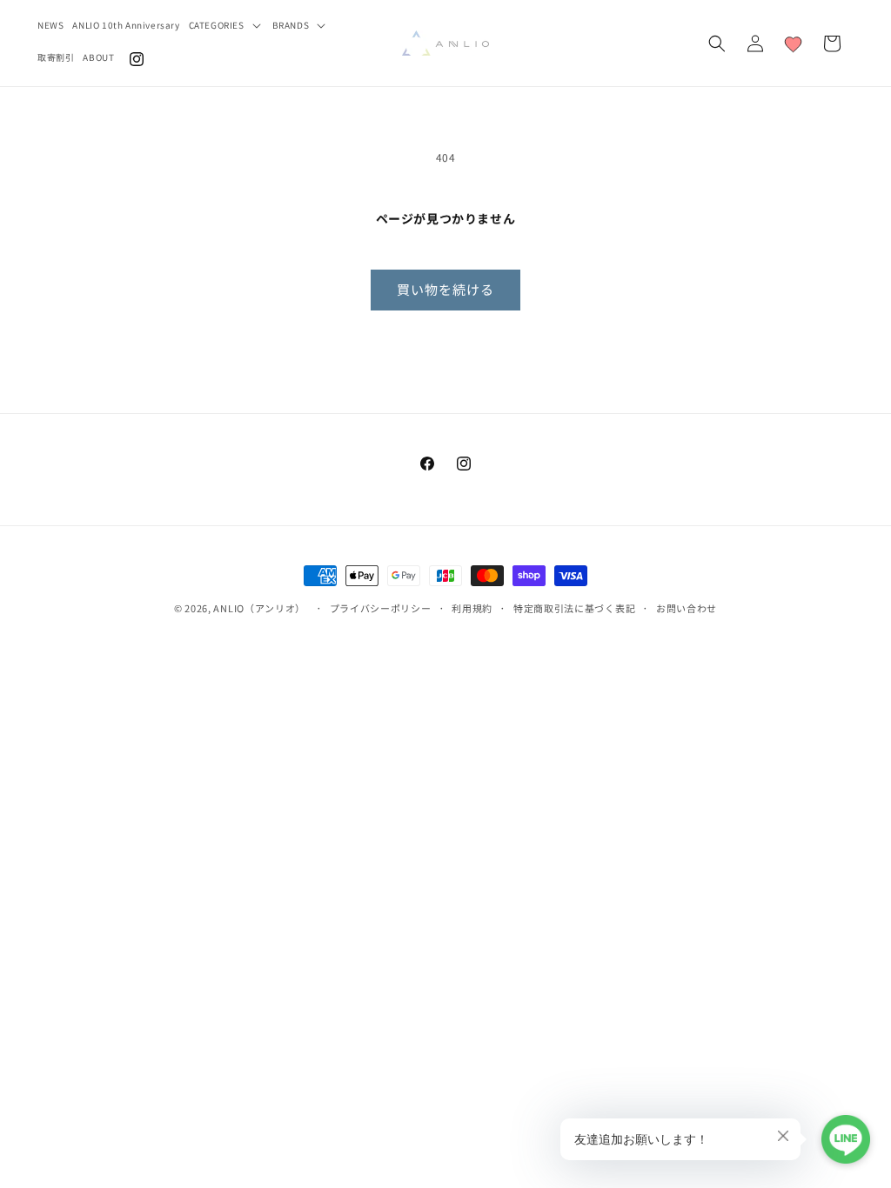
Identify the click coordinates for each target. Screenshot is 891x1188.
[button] (226, 25)
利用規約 (472, 608)
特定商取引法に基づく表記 (574, 608)
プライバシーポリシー (381, 608)
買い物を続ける (445, 289)
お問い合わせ (686, 608)
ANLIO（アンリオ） (259, 608)
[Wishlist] (793, 43)
